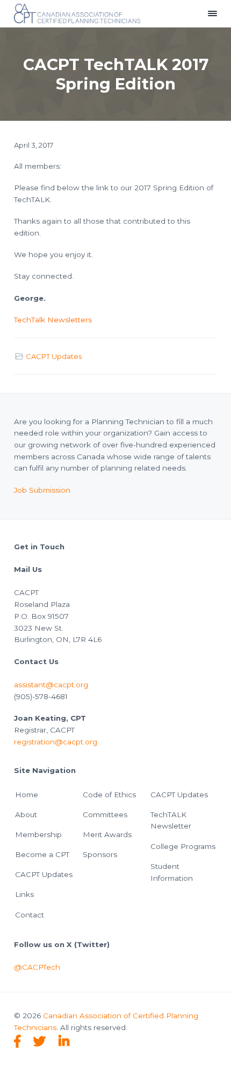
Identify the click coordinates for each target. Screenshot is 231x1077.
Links (24, 894)
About (26, 814)
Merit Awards (107, 834)
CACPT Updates (54, 356)
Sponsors (100, 854)
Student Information (171, 872)
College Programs (182, 846)
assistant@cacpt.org (51, 684)
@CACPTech (37, 967)
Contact (29, 914)
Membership (38, 834)
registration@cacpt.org (55, 741)
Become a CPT (42, 854)
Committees (105, 814)
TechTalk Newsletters (53, 319)
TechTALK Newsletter (170, 820)
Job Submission (42, 490)
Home (26, 794)
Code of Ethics (109, 794)
